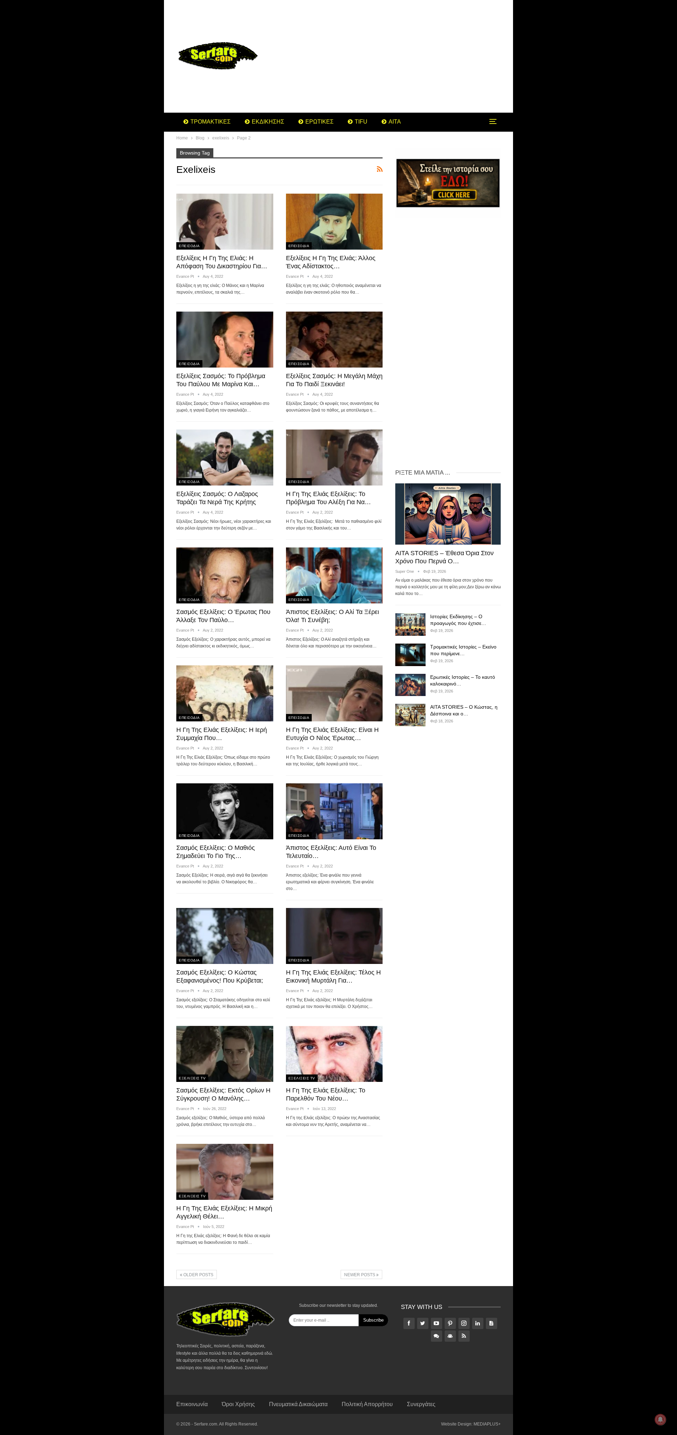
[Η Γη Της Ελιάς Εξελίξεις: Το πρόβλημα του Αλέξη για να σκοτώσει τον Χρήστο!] (334, 457)
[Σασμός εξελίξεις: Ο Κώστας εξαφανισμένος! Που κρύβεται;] (224, 936)
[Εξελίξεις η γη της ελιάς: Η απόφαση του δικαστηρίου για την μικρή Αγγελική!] (224, 222)
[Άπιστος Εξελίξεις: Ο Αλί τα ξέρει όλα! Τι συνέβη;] (334, 575)
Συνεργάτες (421, 1404)
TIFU (361, 122)
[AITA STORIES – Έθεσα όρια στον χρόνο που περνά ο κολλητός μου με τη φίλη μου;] (448, 513)
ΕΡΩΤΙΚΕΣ (319, 122)
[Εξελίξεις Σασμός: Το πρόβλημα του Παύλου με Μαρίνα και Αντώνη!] (224, 340)
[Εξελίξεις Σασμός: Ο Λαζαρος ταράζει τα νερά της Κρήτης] (224, 457)
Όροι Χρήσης (238, 1404)
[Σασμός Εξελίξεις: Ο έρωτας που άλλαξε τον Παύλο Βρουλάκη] (224, 575)
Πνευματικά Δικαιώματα (298, 1404)
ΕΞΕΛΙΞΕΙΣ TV (192, 1078)
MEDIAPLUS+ (487, 1424)
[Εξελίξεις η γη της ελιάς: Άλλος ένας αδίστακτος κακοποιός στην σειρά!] (334, 222)
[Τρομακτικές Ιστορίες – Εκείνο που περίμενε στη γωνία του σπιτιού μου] (410, 655)
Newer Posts (360, 1274)
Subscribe (373, 1320)
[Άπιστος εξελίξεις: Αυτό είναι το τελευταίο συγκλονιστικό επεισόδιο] (334, 811)
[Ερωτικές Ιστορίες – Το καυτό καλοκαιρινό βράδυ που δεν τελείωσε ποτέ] (410, 685)
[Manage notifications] (660, 1419)
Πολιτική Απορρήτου (367, 1404)
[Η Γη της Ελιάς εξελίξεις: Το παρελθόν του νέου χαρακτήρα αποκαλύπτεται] (334, 1054)
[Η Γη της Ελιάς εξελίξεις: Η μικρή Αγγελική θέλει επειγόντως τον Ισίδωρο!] (224, 1172)
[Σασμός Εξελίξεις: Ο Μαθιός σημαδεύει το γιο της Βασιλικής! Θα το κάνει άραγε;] (224, 811)
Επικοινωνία (192, 1404)
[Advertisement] (395, 56)
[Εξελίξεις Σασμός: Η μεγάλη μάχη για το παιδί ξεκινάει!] (334, 340)
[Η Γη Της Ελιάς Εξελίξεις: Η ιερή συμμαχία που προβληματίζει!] (224, 693)
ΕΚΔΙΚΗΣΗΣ (268, 122)
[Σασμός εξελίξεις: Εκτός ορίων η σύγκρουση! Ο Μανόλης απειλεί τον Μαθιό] (224, 1054)
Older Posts (197, 1274)
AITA (395, 122)
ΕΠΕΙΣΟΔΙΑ (189, 246)
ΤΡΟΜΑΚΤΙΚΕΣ (210, 122)
